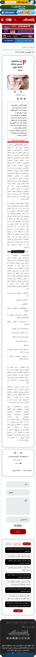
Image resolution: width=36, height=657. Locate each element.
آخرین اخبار (27, 544)
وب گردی (8, 544)
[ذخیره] (21, 91)
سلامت (30, 47)
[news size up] (18, 99)
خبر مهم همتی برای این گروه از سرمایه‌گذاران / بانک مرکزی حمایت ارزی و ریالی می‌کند (18, 604)
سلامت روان (17, 470)
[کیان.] (18, 12)
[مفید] (18, 655)
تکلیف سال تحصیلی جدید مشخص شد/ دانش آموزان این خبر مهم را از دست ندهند (18, 597)
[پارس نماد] (18, 41)
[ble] (7, 638)
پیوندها (16, 622)
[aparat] (28, 638)
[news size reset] (21, 99)
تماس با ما (23, 622)
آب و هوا (9, 622)
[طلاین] (18, 31)
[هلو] (18, 141)
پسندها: (16, 463)
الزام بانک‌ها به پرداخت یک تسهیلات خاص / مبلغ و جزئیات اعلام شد (18, 576)
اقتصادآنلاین (18, 145)
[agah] (18, 2)
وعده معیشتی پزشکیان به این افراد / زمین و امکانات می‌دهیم (18, 590)
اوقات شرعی (30, 627)
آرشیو (19, 611)
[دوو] (18, 27)
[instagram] (16, 638)
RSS (23, 627)
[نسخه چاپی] (15, 91)
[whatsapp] (22, 638)
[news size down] (25, 99)
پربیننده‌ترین (17, 544)
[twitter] (19, 638)
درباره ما (31, 622)
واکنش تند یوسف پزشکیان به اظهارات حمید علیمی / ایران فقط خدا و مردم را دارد (18, 583)
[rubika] (10, 638)
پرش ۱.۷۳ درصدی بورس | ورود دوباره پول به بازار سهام (18, 550)
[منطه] (18, 36)
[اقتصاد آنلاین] (28, 20)
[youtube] (13, 638)
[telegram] (25, 638)
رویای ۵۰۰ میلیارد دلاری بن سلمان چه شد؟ (18, 556)
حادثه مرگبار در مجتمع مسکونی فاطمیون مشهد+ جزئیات (19, 569)
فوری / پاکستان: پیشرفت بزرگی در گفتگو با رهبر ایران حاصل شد (19, 562)
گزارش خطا (17, 460)
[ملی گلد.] (18, 7)
